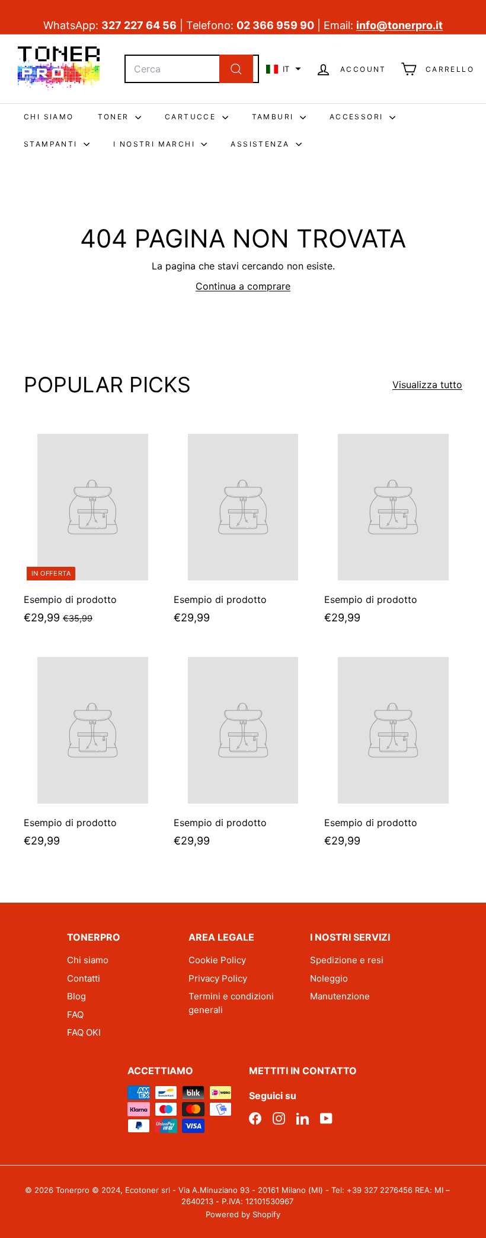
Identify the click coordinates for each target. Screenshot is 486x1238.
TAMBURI (274, 116)
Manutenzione (340, 996)
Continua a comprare (243, 286)
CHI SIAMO (49, 116)
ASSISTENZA (261, 143)
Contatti (83, 978)
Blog (76, 996)
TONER (115, 116)
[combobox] (191, 69)
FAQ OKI (84, 1032)
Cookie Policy (217, 960)
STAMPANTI (52, 143)
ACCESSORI (358, 116)
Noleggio (329, 978)
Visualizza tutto (427, 385)
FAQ (75, 1014)
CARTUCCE (192, 116)
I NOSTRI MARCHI (155, 143)
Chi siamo (87, 960)
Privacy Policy (217, 978)
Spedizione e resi (346, 960)
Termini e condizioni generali (231, 1003)
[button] (283, 69)
